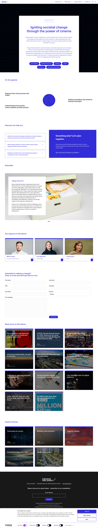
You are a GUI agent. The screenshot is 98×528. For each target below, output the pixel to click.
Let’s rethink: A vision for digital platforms (78, 376)
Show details (68, 525)
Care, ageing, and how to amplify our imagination (18, 376)
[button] (62, 2)
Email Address (49, 492)
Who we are (58, 1)
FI (95, 1)
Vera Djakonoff (41, 256)
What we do (67, 1)
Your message (8, 297)
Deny (87, 519)
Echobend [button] (49, 221)
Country (51, 291)
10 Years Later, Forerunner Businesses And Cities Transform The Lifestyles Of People (78, 335)
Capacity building (73, 431)
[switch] (38, 525)
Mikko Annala (11, 256)
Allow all (87, 511)
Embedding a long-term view (17, 452)
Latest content (77, 1)
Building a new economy (45, 431)
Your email (8, 291)
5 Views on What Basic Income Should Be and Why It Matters (78, 355)
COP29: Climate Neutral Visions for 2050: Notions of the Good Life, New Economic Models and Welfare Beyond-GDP (48, 336)
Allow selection (86, 515)
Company (51, 286)
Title (6, 286)
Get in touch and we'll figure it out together (67, 152)
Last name (51, 280)
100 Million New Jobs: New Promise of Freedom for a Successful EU (46, 398)
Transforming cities (44, 452)
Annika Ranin (70, 256)
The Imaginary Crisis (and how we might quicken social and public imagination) (18, 335)
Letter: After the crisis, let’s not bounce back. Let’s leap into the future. (18, 398)
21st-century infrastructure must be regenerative (48, 355)
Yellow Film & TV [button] (48, 221)
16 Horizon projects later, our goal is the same (19, 355)
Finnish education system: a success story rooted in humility (48, 376)
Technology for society (15, 431)
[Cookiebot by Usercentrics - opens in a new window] (8, 525)
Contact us (87, 1)
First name (8, 280)
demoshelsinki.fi (67, 483)
